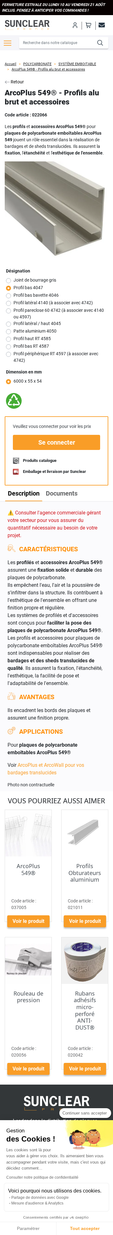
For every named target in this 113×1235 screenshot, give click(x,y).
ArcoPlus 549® (28, 869)
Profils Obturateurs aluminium (84, 872)
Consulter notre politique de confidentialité (42, 1177)
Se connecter (56, 442)
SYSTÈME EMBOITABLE (77, 64)
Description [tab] (24, 493)
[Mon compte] (74, 25)
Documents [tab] (62, 493)
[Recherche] (101, 42)
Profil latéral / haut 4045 (37, 323)
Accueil (10, 64)
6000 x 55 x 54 (27, 381)
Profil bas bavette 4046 (36, 295)
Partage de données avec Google (40, 1197)
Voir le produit (28, 921)
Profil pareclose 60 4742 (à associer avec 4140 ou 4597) (58, 313)
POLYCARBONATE (37, 64)
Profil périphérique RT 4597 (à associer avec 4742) (55, 357)
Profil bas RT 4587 (31, 346)
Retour (17, 81)
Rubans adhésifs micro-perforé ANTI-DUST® (85, 1010)
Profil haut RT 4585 (32, 338)
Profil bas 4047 (28, 287)
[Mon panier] (88, 25)
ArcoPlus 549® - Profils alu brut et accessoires (48, 69)
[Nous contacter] (100, 25)
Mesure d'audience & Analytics (37, 1203)
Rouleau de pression (28, 997)
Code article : (18, 114)
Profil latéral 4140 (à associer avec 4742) (53, 302)
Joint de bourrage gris (34, 280)
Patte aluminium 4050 (34, 331)
